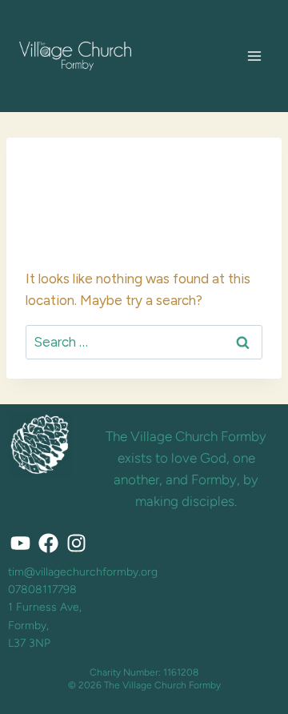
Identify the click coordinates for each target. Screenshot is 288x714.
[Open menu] (254, 55)
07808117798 (42, 589)
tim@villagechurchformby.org (83, 572)
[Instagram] (76, 543)
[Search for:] (144, 342)
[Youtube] (20, 543)
